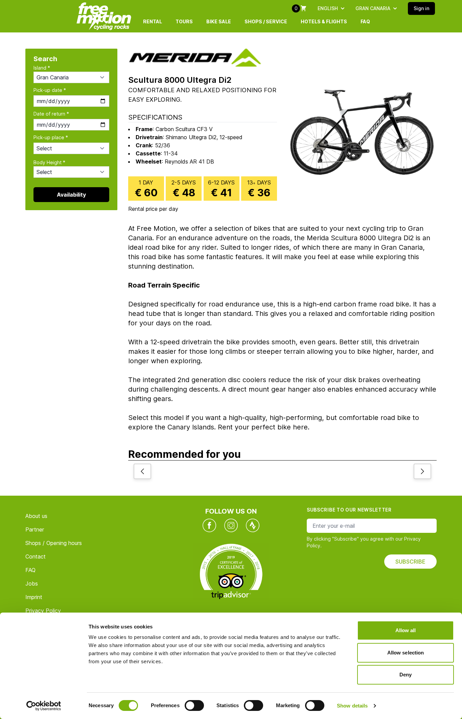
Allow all (405, 630)
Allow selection (405, 652)
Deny (405, 674)
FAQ (365, 21)
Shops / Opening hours (53, 543)
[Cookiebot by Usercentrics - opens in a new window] (43, 706)
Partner (34, 529)
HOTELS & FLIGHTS (324, 21)
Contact (35, 556)
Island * (41, 68)
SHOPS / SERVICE (266, 21)
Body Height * (49, 162)
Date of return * (51, 114)
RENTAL (152, 21)
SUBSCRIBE (410, 561)
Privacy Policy (43, 610)
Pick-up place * (50, 137)
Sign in (421, 8)
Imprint (33, 597)
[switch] (194, 705)
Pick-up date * (49, 90)
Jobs (31, 583)
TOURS (184, 21)
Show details (352, 706)
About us (36, 516)
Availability (71, 194)
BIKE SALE (218, 21)
